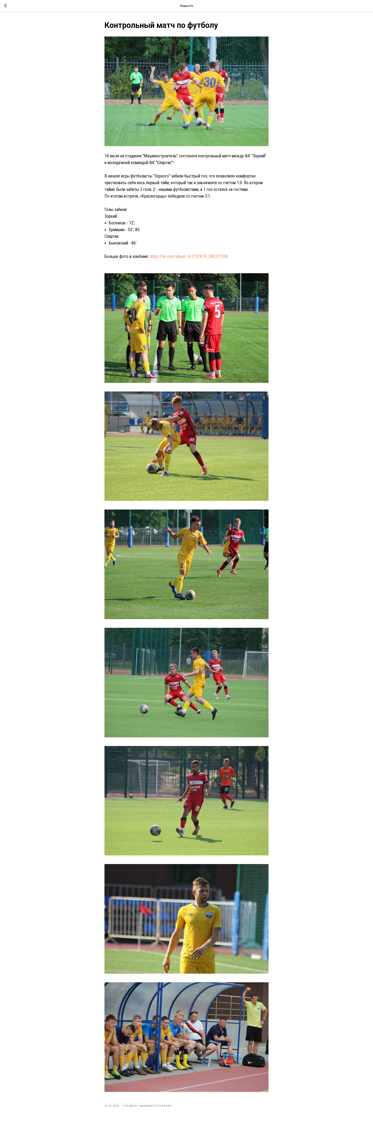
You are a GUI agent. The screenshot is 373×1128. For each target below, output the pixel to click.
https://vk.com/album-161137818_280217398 (189, 256)
